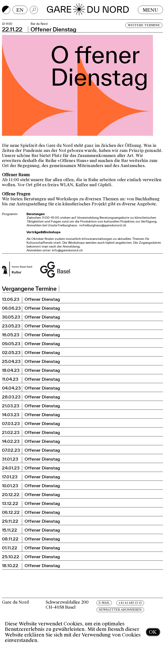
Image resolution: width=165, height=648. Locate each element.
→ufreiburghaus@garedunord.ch (102, 225)
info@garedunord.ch (67, 250)
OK (153, 632)
